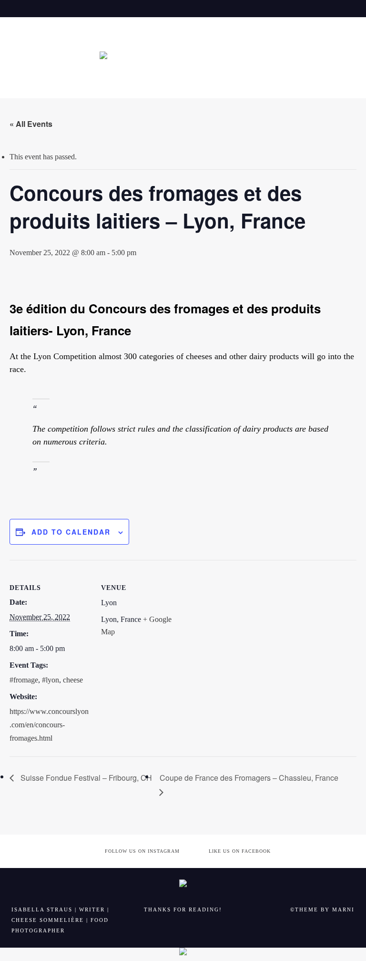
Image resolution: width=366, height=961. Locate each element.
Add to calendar (71, 532)
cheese (73, 680)
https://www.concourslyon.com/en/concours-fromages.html (49, 724)
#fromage (24, 680)
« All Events (31, 123)
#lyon (50, 680)
